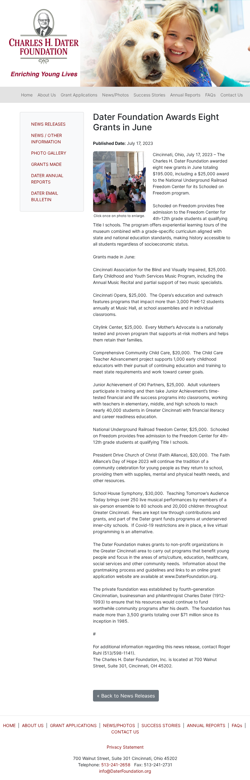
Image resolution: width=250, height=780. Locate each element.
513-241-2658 (115, 764)
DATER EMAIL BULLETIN (44, 196)
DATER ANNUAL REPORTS (47, 178)
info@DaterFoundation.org (125, 771)
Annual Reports (185, 94)
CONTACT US (125, 731)
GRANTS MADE (46, 164)
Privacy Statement (125, 747)
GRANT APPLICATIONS (73, 725)
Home (27, 94)
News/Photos (115, 94)
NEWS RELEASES (48, 124)
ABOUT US (33, 725)
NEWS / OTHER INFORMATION (46, 138)
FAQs (210, 94)
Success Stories (149, 94)
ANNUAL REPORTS (206, 725)
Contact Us (231, 94)
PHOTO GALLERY (48, 153)
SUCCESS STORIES (160, 725)
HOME (9, 725)
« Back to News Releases (126, 696)
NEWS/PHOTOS (119, 725)
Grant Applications (79, 94)
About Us (47, 94)
